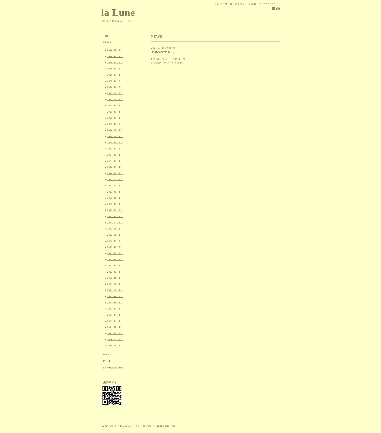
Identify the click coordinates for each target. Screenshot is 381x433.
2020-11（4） (115, 345)
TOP (106, 36)
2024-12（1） (115, 130)
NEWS (107, 42)
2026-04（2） (115, 69)
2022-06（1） (115, 259)
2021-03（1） (115, 321)
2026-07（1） (115, 50)
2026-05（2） (115, 62)
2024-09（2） (115, 142)
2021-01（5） (115, 333)
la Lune (118, 12)
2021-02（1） (115, 327)
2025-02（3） (115, 124)
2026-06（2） (115, 56)
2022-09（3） (115, 241)
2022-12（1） (115, 222)
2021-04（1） (115, 315)
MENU (107, 354)
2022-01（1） (115, 278)
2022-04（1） (115, 265)
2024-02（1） (115, 173)
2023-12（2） (115, 179)
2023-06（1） (115, 198)
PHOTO (108, 361)
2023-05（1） (115, 204)
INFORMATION (113, 367)
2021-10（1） (115, 290)
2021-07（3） (115, 309)
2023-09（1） (115, 192)
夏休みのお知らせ (163, 52)
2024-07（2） (115, 149)
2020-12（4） (115, 339)
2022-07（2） (115, 253)
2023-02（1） (115, 216)
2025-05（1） (115, 118)
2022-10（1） (115, 235)
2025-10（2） (115, 99)
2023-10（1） (115, 185)
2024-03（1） (115, 167)
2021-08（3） (115, 302)
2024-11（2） (115, 136)
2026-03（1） (115, 75)
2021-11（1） (115, 284)
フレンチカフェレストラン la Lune (130, 425)
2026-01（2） (115, 87)
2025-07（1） (115, 112)
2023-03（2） (115, 210)
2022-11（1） (115, 229)
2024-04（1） (115, 161)
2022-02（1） (115, 272)
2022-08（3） (115, 247)
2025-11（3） (115, 93)
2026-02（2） (115, 81)
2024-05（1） (115, 155)
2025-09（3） (115, 105)
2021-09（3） (115, 296)
